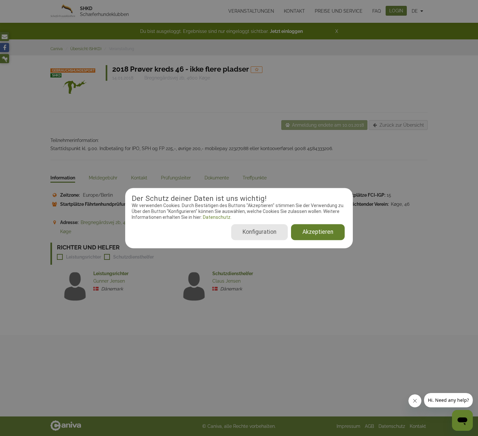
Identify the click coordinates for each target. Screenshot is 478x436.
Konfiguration (259, 232)
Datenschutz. (217, 217)
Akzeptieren (317, 232)
